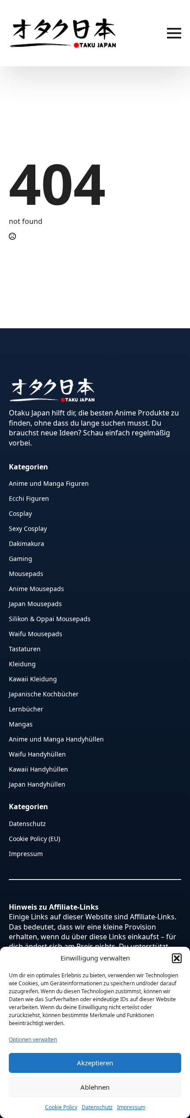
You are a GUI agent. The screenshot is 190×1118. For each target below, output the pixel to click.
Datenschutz (97, 1107)
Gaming (20, 558)
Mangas (21, 723)
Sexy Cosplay (28, 528)
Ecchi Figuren (29, 498)
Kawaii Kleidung (33, 678)
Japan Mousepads (35, 603)
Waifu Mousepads (35, 633)
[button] (176, 958)
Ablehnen (95, 1087)
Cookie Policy (61, 1107)
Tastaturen (25, 648)
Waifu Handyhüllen (37, 753)
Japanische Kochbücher (44, 693)
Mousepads (26, 573)
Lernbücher (26, 708)
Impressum (131, 1107)
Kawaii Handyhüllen (38, 768)
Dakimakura (26, 543)
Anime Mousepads (36, 588)
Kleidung (22, 663)
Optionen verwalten (33, 1039)
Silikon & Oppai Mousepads (50, 618)
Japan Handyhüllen (37, 784)
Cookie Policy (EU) (34, 838)
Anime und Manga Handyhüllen (56, 738)
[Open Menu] (174, 33)
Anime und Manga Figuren (49, 483)
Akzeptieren (95, 1062)
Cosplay (20, 513)
